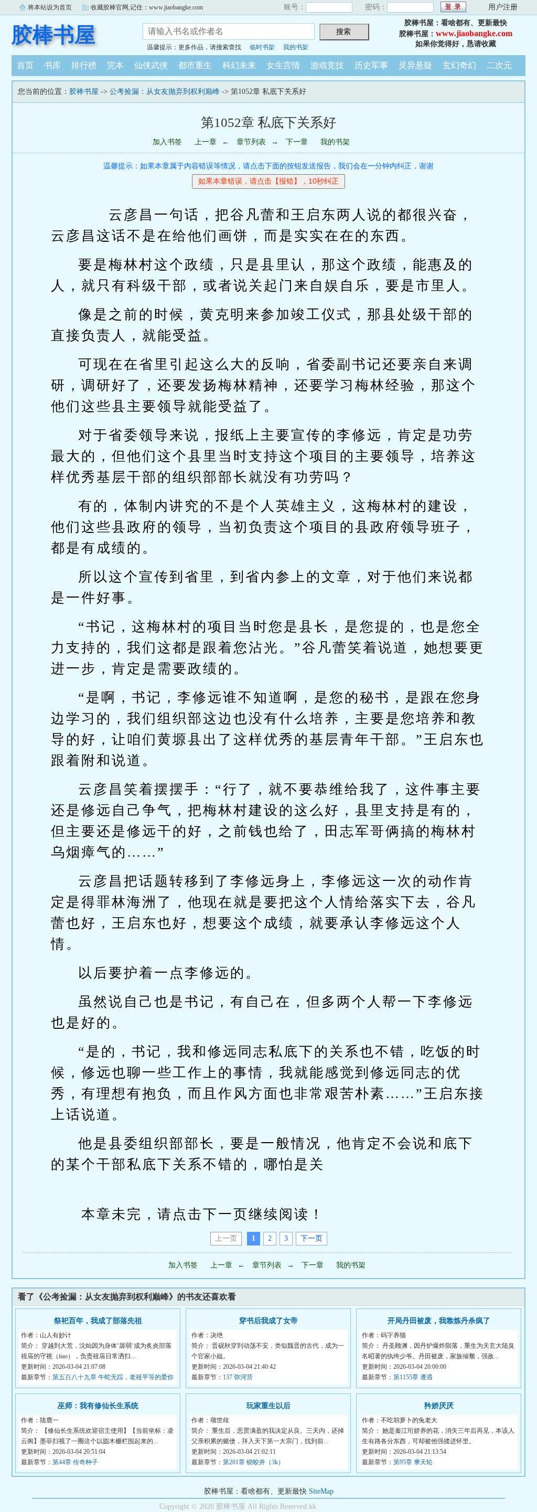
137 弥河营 (238, 1377)
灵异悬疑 (415, 65)
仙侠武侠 (151, 65)
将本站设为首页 (50, 7)
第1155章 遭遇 (413, 1377)
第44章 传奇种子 (75, 1462)
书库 (52, 65)
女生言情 (283, 65)
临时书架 (262, 47)
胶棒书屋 (53, 35)
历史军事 (371, 65)
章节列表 (251, 142)
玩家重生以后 (268, 1406)
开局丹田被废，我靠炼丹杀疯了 (439, 1321)
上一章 (206, 142)
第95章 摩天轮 (413, 1462)
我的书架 (295, 47)
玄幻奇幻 (459, 65)
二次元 (499, 65)
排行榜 (83, 65)
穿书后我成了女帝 (268, 1321)
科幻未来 (239, 65)
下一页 (311, 1238)
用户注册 (503, 7)
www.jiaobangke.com (474, 33)
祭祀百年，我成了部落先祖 (98, 1321)
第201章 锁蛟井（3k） (253, 1462)
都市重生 (195, 65)
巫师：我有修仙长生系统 (98, 1406)
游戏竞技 (327, 65)
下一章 (297, 142)
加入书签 (167, 142)
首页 (25, 65)
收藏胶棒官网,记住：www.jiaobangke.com (147, 7)
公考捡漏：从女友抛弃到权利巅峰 (165, 91)
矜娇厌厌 (439, 1406)
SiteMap (321, 1491)
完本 (115, 65)
